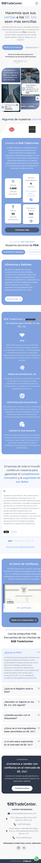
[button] (34, 822)
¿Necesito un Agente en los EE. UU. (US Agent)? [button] (19, 703)
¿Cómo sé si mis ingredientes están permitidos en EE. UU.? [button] (20, 730)
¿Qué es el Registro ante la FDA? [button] (18, 690)
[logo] (12, 3)
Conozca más (31, 47)
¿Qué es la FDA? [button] (13, 652)
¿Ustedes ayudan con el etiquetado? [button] (17, 717)
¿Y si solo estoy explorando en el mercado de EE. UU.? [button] (18, 743)
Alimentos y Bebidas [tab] (13, 252)
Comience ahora (22, 788)
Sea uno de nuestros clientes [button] (20, 547)
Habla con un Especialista (22, 620)
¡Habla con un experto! (12, 47)
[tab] (10, 540)
